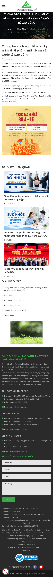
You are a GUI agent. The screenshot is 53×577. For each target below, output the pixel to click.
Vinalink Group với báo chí (15, 310)
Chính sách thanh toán (11, 511)
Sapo (43, 574)
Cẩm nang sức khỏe (12, 305)
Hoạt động (8, 295)
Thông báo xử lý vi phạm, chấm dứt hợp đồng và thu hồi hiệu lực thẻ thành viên (25, 289)
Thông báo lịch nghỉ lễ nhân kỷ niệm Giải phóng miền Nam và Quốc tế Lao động (25, 50)
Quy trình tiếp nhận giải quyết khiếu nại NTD (20, 526)
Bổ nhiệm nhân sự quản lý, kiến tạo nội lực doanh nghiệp (26, 198)
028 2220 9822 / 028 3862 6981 (27, 424)
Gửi (8, 499)
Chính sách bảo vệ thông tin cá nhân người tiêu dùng (24, 514)
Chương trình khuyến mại (14, 300)
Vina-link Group (22, 574)
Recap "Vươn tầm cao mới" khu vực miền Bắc (24, 270)
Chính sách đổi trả (31, 509)
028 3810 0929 (20, 447)
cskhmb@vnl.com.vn (18, 407)
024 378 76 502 (20, 402)
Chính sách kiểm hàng (11, 517)
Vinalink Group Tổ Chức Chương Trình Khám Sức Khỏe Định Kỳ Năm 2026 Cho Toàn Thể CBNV (26, 234)
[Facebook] (35, 567)
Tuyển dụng (9, 315)
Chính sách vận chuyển (12, 509)
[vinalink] (26, 332)
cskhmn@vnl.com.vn (18, 429)
